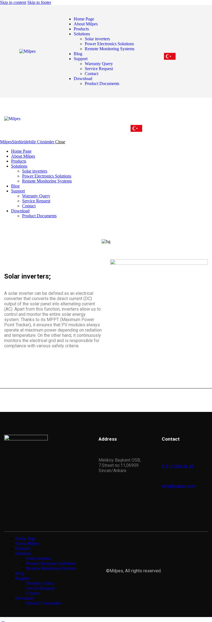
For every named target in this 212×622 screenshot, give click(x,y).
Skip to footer (39, 2)
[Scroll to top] (3, 619)
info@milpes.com (178, 486)
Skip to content (13, 2)
